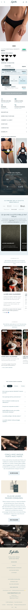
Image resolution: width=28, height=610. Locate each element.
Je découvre (14, 473)
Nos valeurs (14, 520)
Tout (4, 386)
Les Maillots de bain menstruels (14, 567)
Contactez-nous (14, 581)
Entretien (23, 386)
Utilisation (16, 386)
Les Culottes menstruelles (14, 579)
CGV (12, 607)
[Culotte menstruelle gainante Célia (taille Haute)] (14, 56)
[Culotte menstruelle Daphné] (10, 56)
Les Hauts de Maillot (14, 570)
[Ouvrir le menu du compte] (23, 2)
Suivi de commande (14, 584)
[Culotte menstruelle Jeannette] (3, 60)
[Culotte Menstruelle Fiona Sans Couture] (6, 56)
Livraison (4, 604)
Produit (9, 386)
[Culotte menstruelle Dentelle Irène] (3, 56)
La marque (14, 572)
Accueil (14, 565)
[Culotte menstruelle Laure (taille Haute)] (6, 60)
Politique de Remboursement (20, 604)
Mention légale (10, 604)
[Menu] (1, 2)
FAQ (15, 607)
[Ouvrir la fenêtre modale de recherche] (4, 2)
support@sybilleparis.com (14, 592)
